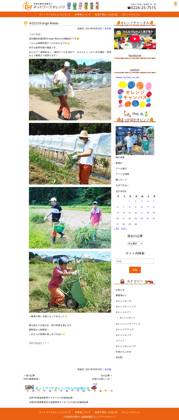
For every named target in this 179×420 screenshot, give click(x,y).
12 (154, 207)
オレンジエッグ (123, 334)
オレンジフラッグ (125, 329)
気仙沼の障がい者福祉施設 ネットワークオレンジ (91, 416)
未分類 (107, 28)
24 (142, 218)
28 (124, 224)
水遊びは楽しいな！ (102, 377)
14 (124, 212)
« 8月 (116, 228)
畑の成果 (120, 157)
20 (117, 218)
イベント (120, 340)
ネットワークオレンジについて (54, 14)
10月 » (124, 228)
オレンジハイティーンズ (128, 323)
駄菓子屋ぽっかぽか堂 (106, 14)
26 (154, 218)
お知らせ (120, 289)
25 (148, 218)
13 (117, 212)
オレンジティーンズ (126, 306)
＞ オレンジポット (126, 317)
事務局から (121, 295)
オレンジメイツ (123, 312)
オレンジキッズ (123, 300)
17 (142, 212)
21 (124, 218)
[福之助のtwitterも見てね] (83, 5)
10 (142, 207)
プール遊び (121, 168)
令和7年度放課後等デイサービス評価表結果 (51, 397)
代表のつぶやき (123, 351)
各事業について (83, 14)
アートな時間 (122, 174)
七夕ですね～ (122, 185)
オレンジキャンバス (126, 346)
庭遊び (119, 162)
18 (148, 212)
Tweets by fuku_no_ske (127, 77)
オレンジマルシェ (131, 14)
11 (148, 207)
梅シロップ (121, 179)
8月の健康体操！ (32, 377)
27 (117, 224)
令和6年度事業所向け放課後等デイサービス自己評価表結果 (58, 402)
